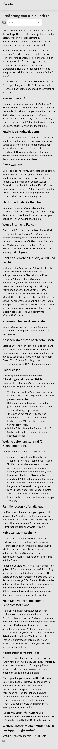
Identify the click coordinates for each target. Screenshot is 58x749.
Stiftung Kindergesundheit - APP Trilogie (24, 735)
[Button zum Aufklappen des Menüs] (53, 5)
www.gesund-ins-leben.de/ (17, 707)
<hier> (6, 76)
